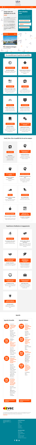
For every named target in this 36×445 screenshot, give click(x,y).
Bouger (10, 194)
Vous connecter (25, 105)
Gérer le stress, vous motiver (10, 174)
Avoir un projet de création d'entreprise (10, 301)
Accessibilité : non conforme (22, 437)
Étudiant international (24, 20)
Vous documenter (10, 123)
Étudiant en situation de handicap (25, 24)
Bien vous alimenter (10, 213)
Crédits (19, 434)
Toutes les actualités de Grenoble (10, 401)
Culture (19, 424)
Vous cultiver (25, 238)
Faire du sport (10, 238)
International (20, 425)
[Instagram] (16, 440)
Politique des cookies (21, 435)
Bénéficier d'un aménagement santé (25, 214)
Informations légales (21, 430)
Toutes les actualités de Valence (24, 401)
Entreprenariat (20, 427)
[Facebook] (14, 440)
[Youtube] (19, 440)
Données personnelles (21, 433)
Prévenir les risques (25, 173)
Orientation (19, 426)
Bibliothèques (20, 422)
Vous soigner (25, 86)
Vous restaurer (10, 86)
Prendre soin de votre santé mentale (25, 151)
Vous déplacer (10, 105)
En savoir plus (5, 414)
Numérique (19, 421)
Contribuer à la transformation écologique (25, 260)
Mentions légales (20, 432)
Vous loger (25, 67)
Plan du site (19, 431)
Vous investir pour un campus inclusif (10, 281)
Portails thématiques (21, 420)
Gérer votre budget (10, 67)
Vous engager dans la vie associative (10, 260)
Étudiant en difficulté (24, 27)
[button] (5, 7)
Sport (19, 423)
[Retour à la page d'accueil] (18, 2)
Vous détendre (25, 194)
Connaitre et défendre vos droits (25, 124)
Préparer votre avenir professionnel (25, 281)
